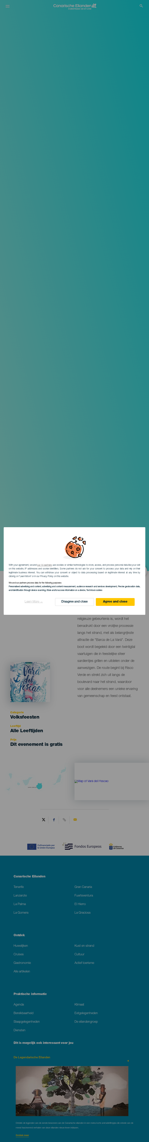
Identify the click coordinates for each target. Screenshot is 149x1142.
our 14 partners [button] (44, 565)
